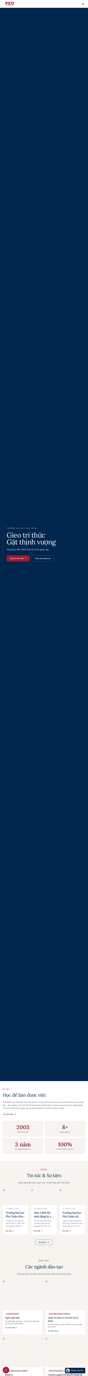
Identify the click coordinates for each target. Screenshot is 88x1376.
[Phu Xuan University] (9, 4)
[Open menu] (83, 4)
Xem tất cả (43, 1242)
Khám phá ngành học (43, 558)
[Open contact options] (6, 1370)
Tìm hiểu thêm (8, 1114)
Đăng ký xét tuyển (17, 558)
